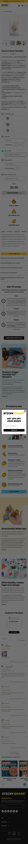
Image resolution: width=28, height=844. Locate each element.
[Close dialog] (25, 411)
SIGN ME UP (14, 430)
